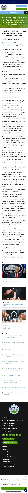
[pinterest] (13, 435)
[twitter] (7, 435)
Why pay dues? (7, 349)
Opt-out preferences (10, 491)
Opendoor (9, 44)
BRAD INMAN (6, 42)
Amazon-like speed (20, 212)
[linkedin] (20, 435)
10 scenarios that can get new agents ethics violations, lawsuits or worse (14, 381)
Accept (14, 488)
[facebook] (3, 435)
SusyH (4, 257)
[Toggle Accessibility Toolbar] (25, 490)
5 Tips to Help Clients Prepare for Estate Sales (15, 387)
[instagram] (10, 435)
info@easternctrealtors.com (11, 428)
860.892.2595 (11, 423)
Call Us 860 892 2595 (12, 12)
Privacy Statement (17, 491)
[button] (26, 477)
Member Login (21, 9)
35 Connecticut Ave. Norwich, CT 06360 (14, 420)
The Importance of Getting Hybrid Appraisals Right (13, 305)
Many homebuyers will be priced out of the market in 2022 (12, 328)
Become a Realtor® (21, 6)
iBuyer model (16, 44)
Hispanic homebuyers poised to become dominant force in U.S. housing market (13, 369)
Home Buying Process (20, 257)
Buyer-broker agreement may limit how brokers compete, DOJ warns (13, 282)
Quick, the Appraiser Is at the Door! (12, 375)
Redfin (13, 189)
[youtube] (17, 435)
